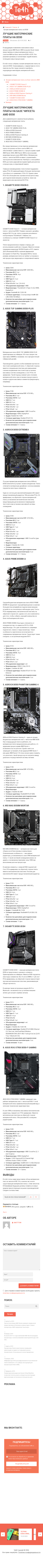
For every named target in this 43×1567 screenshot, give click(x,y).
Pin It (4, 1212)
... (4, 1319)
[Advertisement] (21, 1406)
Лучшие (10, 1314)
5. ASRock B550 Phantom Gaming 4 (20, 93)
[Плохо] (5, 1206)
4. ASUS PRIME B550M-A (17, 91)
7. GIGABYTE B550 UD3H (17, 98)
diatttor (7, 42)
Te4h (15, 1550)
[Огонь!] (10, 1206)
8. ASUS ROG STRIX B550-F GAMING (21, 100)
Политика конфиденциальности (29, 1552)
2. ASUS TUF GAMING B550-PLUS (20, 86)
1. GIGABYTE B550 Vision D (17, 84)
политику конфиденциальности (14, 1293)
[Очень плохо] (3, 1206)
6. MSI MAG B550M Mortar (17, 95)
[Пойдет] (7, 1206)
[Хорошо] (8, 1206)
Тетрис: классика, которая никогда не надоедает (25, 1533)
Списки (5, 40)
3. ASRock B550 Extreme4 (17, 89)
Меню (6, 22)
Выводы (8, 102)
